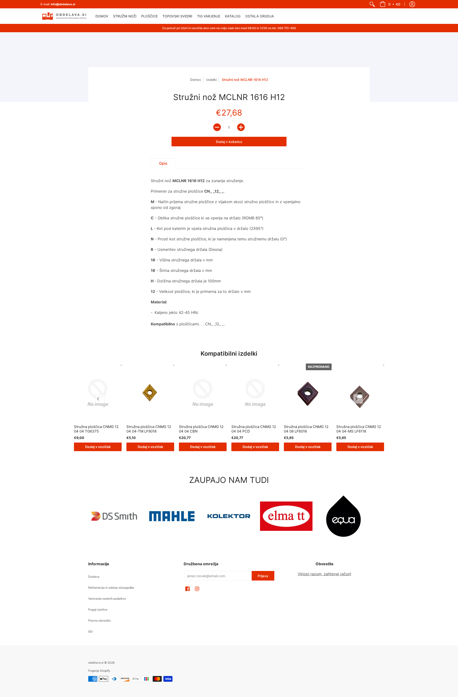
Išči (90, 631)
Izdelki (211, 80)
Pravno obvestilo (99, 620)
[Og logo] (229, 516)
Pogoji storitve (97, 609)
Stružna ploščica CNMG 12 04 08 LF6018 (306, 429)
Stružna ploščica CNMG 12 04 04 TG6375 (96, 429)
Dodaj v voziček (98, 447)
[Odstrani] (217, 127)
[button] (390, 4)
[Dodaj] (241, 127)
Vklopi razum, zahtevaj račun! (324, 573)
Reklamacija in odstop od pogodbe (111, 587)
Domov (195, 80)
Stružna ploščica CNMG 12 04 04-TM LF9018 (148, 429)
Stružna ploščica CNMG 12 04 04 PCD (253, 429)
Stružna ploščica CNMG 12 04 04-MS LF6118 (358, 429)
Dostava (93, 576)
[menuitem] (372, 4)
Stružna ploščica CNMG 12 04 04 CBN (201, 429)
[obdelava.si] (64, 16)
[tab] (163, 163)
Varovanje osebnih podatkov (107, 598)
